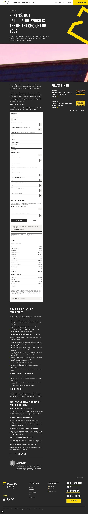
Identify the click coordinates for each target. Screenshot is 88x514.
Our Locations (17, 2)
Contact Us (31, 489)
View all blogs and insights (77, 111)
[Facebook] (8, 499)
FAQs (64, 2)
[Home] (6, 2)
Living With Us (32, 497)
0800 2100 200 (73, 496)
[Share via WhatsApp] (25, 454)
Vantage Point (52, 489)
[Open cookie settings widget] (2, 511)
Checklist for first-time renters (30, 447)
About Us (34, 2)
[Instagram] (4, 499)
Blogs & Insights (57, 2)
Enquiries (69, 2)
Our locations (32, 487)
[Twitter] (12, 499)
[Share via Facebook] (15, 454)
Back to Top (79, 478)
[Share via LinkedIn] (18, 454)
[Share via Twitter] (22, 454)
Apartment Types (33, 492)
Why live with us (26, 2)
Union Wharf (52, 486)
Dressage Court (53, 491)
